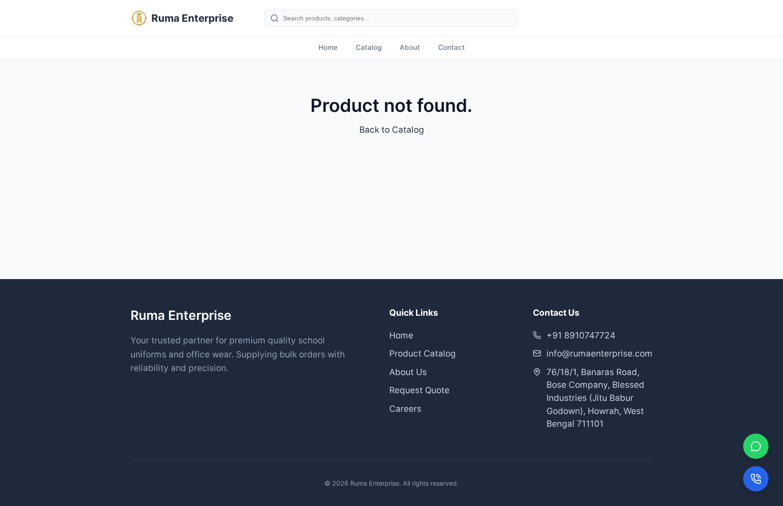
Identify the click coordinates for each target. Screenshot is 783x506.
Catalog (369, 47)
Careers (405, 409)
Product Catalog (422, 353)
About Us (408, 372)
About (410, 47)
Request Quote (419, 390)
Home (328, 47)
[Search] (274, 18)
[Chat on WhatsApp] (755, 446)
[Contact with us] (755, 479)
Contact (451, 47)
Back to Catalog (391, 130)
